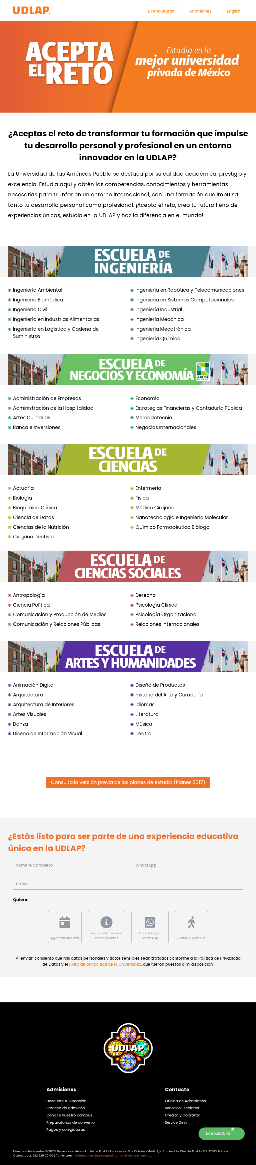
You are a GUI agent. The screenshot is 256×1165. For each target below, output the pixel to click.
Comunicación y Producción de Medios (59, 614)
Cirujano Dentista (33, 536)
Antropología (29, 595)
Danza (20, 724)
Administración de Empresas (47, 398)
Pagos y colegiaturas (65, 1129)
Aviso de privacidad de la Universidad (105, 964)
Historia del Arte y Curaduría (169, 694)
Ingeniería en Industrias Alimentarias (56, 319)
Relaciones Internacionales (168, 624)
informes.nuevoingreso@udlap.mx (98, 1155)
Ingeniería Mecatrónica (163, 329)
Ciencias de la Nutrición (41, 527)
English (233, 11)
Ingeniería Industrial (159, 309)
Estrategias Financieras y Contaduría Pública (189, 408)
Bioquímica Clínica (35, 507)
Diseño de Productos (160, 685)
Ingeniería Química (158, 338)
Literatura (147, 714)
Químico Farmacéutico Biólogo (173, 527)
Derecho (146, 595)
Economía (148, 398)
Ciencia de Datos (33, 517)
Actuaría (23, 488)
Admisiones (200, 11)
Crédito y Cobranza (182, 1115)
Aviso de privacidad (138, 1155)
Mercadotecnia (154, 417)
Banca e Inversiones (36, 427)
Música (144, 724)
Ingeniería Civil (30, 309)
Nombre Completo (34, 865)
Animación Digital (33, 685)
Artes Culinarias (31, 417)
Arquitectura (28, 694)
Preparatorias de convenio (70, 1122)
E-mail (22, 883)
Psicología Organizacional (167, 614)
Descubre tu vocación (66, 1100)
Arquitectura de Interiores (43, 704)
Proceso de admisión (65, 1107)
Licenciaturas (161, 11)
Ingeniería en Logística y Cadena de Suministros (56, 333)
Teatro (144, 733)
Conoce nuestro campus (69, 1115)
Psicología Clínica (157, 605)
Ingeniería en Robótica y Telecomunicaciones (190, 290)
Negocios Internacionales (166, 427)
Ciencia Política (31, 605)
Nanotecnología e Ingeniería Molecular (182, 517)
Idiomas (145, 704)
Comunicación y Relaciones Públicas (56, 624)
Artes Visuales (29, 714)
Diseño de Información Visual (47, 733)
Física (142, 498)
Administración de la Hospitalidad (53, 408)
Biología (22, 498)
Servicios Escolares (182, 1107)
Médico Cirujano (155, 507)
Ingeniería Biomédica (38, 299)
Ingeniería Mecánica (160, 319)
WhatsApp (146, 865)
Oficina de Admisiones (185, 1100)
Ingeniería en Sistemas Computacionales (185, 299)
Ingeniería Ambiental (37, 290)
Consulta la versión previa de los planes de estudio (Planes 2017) (128, 782)
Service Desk (176, 1122)
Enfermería (148, 488)
